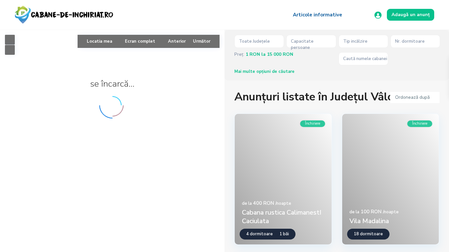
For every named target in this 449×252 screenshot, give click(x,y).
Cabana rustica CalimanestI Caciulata (281, 216)
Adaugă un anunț (410, 14)
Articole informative (317, 14)
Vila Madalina (369, 221)
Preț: (239, 54)
